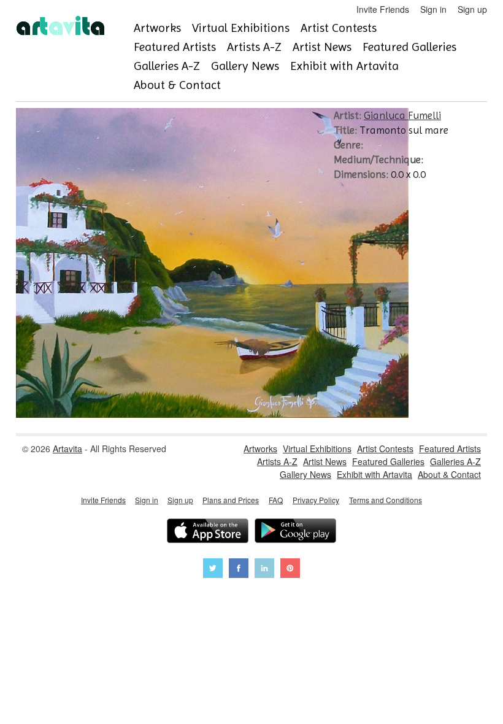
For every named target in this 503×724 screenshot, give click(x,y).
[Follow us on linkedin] (264, 569)
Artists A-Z (254, 47)
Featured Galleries (409, 47)
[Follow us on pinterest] (290, 569)
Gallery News (245, 66)
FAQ (276, 500)
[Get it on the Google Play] (295, 532)
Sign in (433, 9)
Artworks (157, 28)
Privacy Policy (316, 500)
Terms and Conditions (385, 500)
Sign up (472, 9)
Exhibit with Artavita (344, 66)
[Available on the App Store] (207, 532)
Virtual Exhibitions (241, 28)
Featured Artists (175, 47)
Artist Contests (339, 28)
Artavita (67, 448)
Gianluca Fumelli (402, 115)
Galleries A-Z (167, 66)
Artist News (322, 47)
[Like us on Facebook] (238, 569)
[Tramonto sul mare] (212, 414)
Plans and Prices (230, 500)
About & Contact (177, 85)
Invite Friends (382, 9)
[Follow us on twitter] (213, 569)
